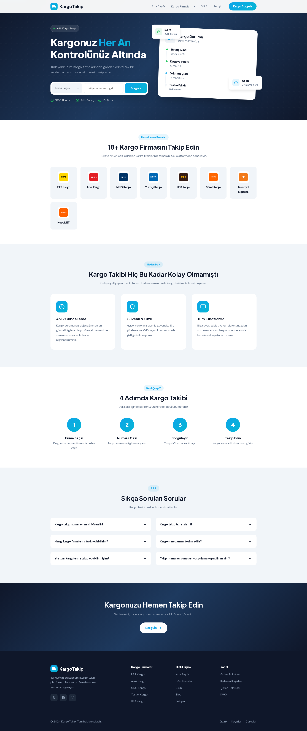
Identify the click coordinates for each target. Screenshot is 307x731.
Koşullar (236, 721)
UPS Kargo (137, 701)
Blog (178, 694)
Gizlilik (223, 721)
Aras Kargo (138, 681)
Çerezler (251, 721)
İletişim (218, 6)
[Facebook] (63, 697)
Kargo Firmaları (181, 6)
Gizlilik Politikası (230, 674)
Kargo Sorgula (242, 6)
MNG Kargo (138, 688)
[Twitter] (54, 697)
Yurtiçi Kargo (139, 694)
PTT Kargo (138, 674)
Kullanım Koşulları (231, 681)
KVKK (223, 694)
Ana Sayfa (158, 6)
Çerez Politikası (230, 688)
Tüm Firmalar (184, 681)
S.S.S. (204, 6)
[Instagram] (72, 697)
